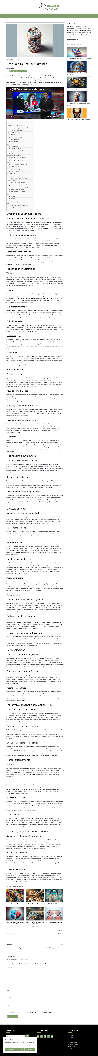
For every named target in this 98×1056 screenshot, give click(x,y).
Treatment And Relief (13, 934)
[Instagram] (22, 71)
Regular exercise (14, 168)
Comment (10, 968)
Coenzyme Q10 (14, 202)
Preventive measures (16, 209)
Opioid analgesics (15, 139)
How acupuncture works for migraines (19, 175)
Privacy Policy (71, 1046)
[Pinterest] (13, 71)
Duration (54, 16)
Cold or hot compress (15, 146)
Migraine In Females (15, 904)
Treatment (76, 16)
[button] (62, 908)
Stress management (15, 166)
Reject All (20, 1049)
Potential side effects (15, 186)
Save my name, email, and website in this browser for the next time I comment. (31, 1012)
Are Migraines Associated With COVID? (54, 904)
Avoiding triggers (15, 171)
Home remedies (12, 145)
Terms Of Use (71, 1038)
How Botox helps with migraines (18, 182)
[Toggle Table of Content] (31, 123)
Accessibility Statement (74, 1044)
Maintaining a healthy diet (16, 169)
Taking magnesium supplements (18, 152)
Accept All (30, 1049)
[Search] (27, 1036)
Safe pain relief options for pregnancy (19, 205)
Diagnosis (35, 16)
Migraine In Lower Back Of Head (35, 922)
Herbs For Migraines (15, 922)
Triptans (13, 134)
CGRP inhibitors (14, 143)
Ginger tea (13, 153)
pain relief (60, 937)
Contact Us (71, 1049)
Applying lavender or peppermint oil (19, 150)
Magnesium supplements (14, 155)
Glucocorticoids (14, 141)
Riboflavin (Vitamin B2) (16, 200)
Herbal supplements (13, 195)
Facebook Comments (23, 959)
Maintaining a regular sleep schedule (19, 164)
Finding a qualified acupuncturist (18, 177)
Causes (27, 16)
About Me (70, 1035)
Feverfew (13, 198)
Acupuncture (11, 173)
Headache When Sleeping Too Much (54, 923)
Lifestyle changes (12, 162)
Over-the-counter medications (15, 125)
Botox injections (12, 180)
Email (9, 997)
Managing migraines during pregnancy (18, 203)
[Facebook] (8, 71)
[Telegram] (19, 71)
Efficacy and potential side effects (18, 193)
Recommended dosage (16, 159)
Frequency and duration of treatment (19, 178)
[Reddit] (16, 71)
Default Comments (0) (12, 959)
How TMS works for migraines (17, 189)
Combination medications (16, 130)
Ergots (12, 136)
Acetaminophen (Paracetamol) (17, 129)
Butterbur (13, 196)
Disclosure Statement (74, 1040)
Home (20, 16)
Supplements (65, 16)
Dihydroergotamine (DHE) (17, 137)
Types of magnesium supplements (18, 161)
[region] (20, 1045)
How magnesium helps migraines (18, 157)
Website (9, 1005)
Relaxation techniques (16, 148)
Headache (60, 930)
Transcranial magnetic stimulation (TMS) (18, 187)
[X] (10, 71)
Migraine (60, 934)
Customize (10, 1049)
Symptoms (45, 16)
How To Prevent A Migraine (35, 904)
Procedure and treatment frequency (19, 184)
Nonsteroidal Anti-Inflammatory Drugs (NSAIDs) (22, 127)
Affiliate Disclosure (73, 1042)
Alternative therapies (16, 207)
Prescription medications (14, 132)
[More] (25, 71)
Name (9, 990)
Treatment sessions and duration (18, 191)
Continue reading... (72, 39)
